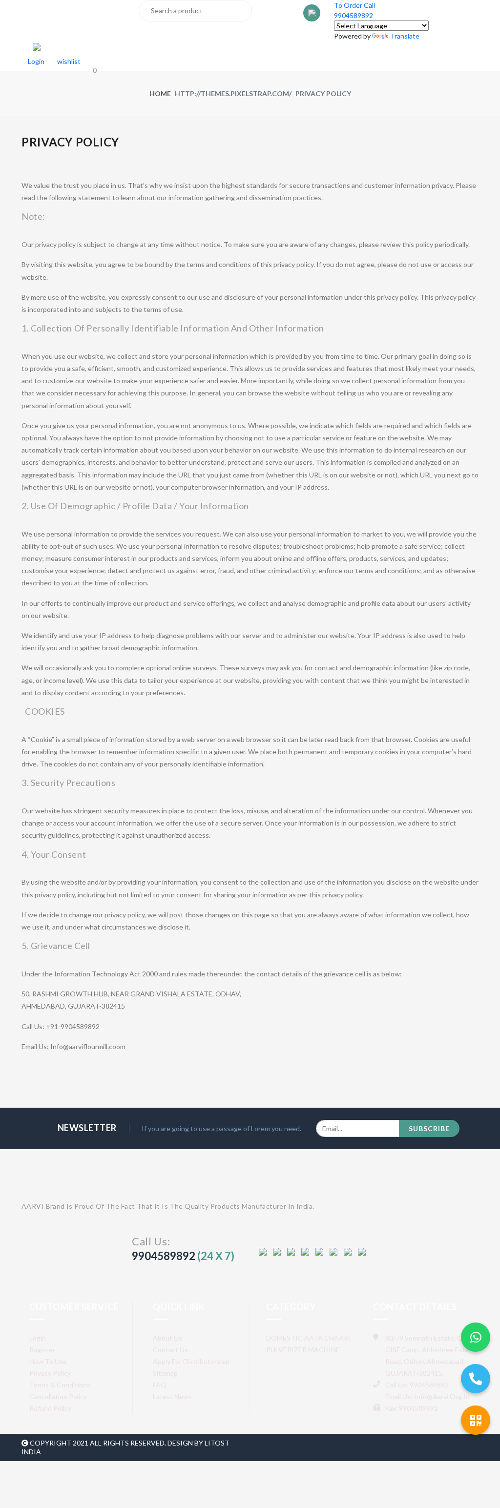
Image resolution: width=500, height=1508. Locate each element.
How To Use (48, 1361)
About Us (167, 1338)
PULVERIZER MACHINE (303, 1349)
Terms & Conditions (59, 1385)
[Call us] (475, 1378)
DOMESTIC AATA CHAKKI (308, 1338)
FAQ (160, 1385)
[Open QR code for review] (475, 1420)
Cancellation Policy (58, 1396)
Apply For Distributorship (191, 1361)
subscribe (429, 1128)
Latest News (172, 1396)
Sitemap (165, 1373)
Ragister (42, 1349)
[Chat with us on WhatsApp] (475, 1337)
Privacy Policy (50, 1373)
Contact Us (170, 1349)
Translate (404, 36)
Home (160, 93)
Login (37, 1338)
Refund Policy (50, 1408)
